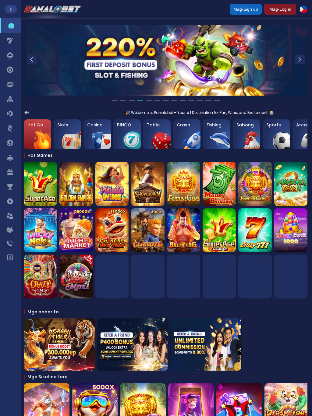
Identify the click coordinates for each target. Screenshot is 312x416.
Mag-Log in (280, 9)
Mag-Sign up (245, 9)
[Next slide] (300, 59)
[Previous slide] (31, 59)
